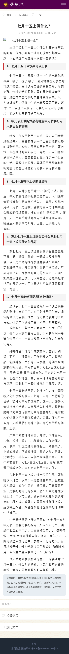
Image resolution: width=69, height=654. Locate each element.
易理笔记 (24, 14)
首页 (9, 14)
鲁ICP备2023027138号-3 (44, 648)
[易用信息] (16, 7)
